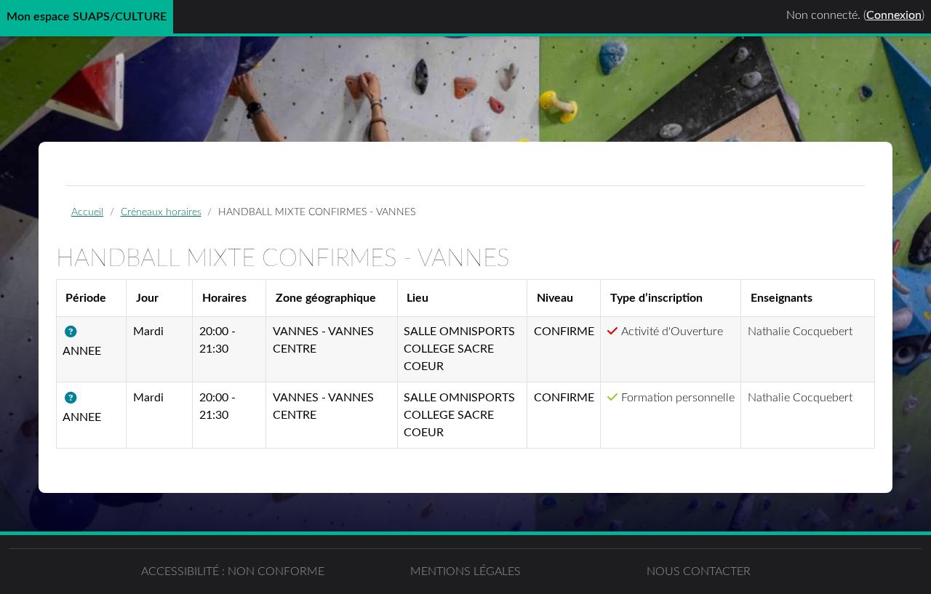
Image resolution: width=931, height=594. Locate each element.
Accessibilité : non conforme (232, 571)
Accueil (87, 211)
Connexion (894, 15)
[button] (74, 332)
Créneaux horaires (161, 211)
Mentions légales (465, 571)
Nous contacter (699, 571)
